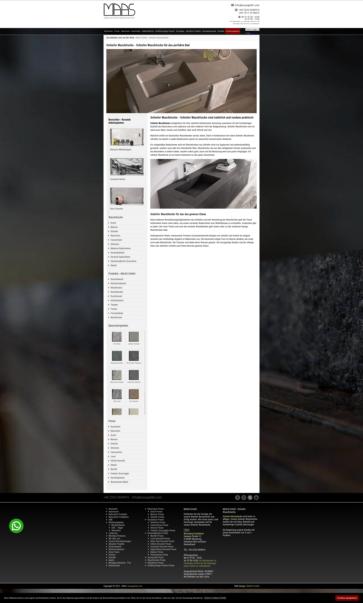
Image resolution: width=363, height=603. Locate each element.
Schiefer (114, 231)
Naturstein (125, 31)
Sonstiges (180, 31)
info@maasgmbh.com (247, 5)
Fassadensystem (209, 31)
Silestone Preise (157, 522)
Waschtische (116, 317)
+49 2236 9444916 (249, 9)
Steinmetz (116, 530)
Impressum (114, 511)
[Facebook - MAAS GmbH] (238, 499)
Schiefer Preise (157, 517)
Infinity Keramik (118, 460)
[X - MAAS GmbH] (251, 499)
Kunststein (136, 31)
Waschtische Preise (156, 560)
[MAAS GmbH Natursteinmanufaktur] (119, 18)
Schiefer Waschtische (158, 37)
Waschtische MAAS (119, 482)
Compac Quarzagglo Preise (162, 530)
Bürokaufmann (118, 525)
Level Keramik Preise (160, 538)
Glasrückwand (117, 279)
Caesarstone (116, 240)
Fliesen (114, 309)
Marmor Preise (157, 514)
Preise (117, 31)
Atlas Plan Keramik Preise (162, 541)
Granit (113, 223)
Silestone (115, 244)
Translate (253, 34)
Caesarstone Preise (159, 525)
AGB (110, 519)
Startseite (108, 31)
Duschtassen (116, 296)
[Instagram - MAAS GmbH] (244, 499)
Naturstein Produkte (118, 514)
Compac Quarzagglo (120, 473)
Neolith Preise (156, 536)
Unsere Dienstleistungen (120, 541)
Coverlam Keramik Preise (162, 546)
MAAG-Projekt (253, 586)
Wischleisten (116, 287)
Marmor (114, 227)
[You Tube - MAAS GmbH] (256, 499)
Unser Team (114, 552)
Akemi (111, 560)
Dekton (114, 265)
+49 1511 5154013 (249, 12)
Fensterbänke (117, 313)
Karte (206, 576)
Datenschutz (114, 565)
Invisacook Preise (156, 557)
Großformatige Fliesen (165, 31)
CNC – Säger (117, 527)
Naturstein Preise (156, 509)
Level (113, 456)
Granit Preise (156, 511)
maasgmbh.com (135, 586)
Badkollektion (148, 31)
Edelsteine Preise (156, 562)
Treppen (114, 304)
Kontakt (221, 31)
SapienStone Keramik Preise (163, 549)
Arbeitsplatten (117, 300)
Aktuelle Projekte (193, 31)
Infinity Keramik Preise (160, 544)
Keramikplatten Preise (158, 533)
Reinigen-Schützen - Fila (120, 562)
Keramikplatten (118, 252)
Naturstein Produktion (119, 517)
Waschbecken (117, 292)
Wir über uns (114, 538)
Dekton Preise (156, 552)
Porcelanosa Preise (159, 554)
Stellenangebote (233, 31)
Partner (112, 554)
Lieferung (113, 533)
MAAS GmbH (141, 37)
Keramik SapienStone (120, 257)
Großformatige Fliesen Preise (161, 565)
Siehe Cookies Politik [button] (215, 598)
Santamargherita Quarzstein (123, 261)
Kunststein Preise (156, 519)
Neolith (114, 469)
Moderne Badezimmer (121, 248)
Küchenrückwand (118, 283)
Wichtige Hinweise (117, 536)
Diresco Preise (157, 527)
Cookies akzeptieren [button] (347, 598)
